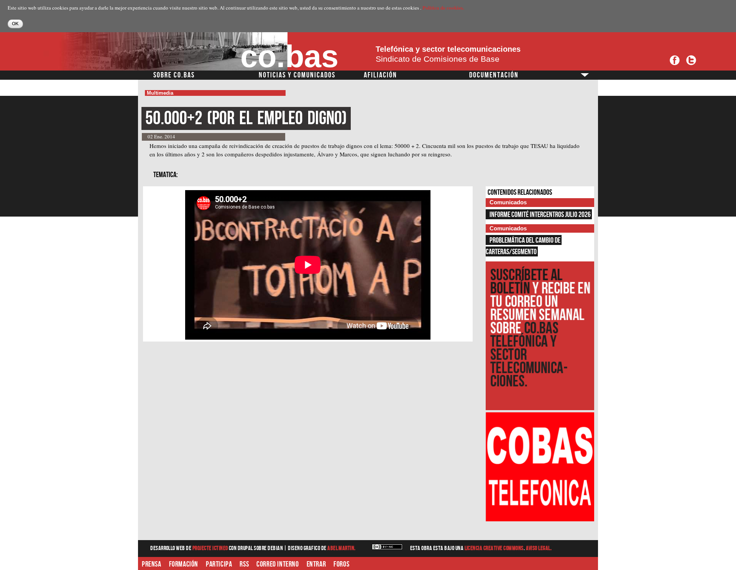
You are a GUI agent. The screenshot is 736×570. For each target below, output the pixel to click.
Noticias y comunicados (297, 75)
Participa (219, 564)
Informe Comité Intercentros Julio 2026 (540, 214)
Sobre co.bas (174, 75)
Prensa (151, 564)
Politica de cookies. (443, 7)
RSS (244, 564)
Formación (183, 564)
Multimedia (160, 93)
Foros (341, 564)
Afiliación (380, 75)
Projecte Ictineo (210, 548)
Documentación (494, 75)
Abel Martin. (341, 548)
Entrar (316, 564)
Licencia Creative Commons (494, 548)
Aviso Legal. (539, 548)
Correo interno (277, 564)
